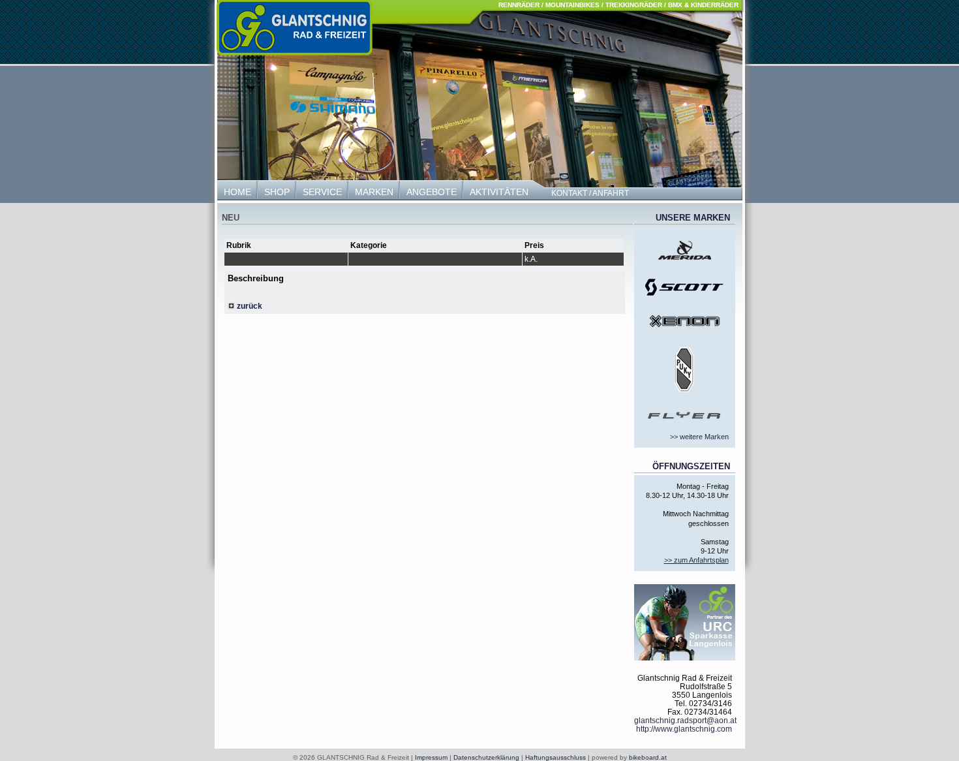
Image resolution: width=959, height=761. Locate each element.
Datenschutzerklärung (486, 757)
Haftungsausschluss (555, 757)
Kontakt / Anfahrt (590, 193)
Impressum (431, 757)
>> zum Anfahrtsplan (696, 560)
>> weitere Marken (699, 437)
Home (237, 192)
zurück (248, 306)
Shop (277, 192)
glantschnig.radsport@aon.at (685, 720)
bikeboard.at (648, 757)
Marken (374, 192)
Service (322, 192)
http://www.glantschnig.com (684, 728)
